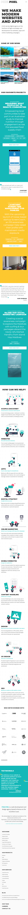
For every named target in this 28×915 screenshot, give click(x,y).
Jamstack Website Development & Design (11, 423)
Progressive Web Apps (6, 861)
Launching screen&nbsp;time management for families (20, 61)
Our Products (7, 852)
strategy (16, 343)
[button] (26, 2)
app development (10, 136)
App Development (5, 838)
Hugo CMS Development (6, 842)
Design (3, 880)
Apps (3, 857)
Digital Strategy (5, 874)
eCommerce (4, 865)
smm (11, 343)
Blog (4, 892)
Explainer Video (5, 836)
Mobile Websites (5, 545)
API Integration (5, 863)
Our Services (7, 869)
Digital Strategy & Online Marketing (10, 483)
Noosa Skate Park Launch (20, 72)
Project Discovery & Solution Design (10, 393)
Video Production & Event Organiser (8, 848)
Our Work (5, 831)
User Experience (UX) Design (8, 641)
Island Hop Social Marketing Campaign (5, 73)
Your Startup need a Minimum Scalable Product (10, 895)
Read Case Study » (14, 144)
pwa (14, 140)
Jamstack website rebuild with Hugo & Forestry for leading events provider (20, 48)
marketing (9, 239)
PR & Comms (4, 886)
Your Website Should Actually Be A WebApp (9, 897)
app (24, 138)
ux (20, 138)
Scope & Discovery (5, 872)
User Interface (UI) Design (7, 611)
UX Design (4, 882)
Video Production (5, 888)
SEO (3, 884)
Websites (3, 855)
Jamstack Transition (6, 834)
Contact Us (6, 908)
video (20, 241)
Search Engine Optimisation (8, 673)
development (20, 136)
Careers (5, 906)
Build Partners (3, 59)
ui (17, 138)
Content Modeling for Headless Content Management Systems (11, 580)
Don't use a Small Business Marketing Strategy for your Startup (13, 899)
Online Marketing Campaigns (8, 513)
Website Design (5, 840)
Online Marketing (5, 876)
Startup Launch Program (6, 844)
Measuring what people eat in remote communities (7, 47)
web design (20, 239)
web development (12, 241)
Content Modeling (5, 878)
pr (14, 239)
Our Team (5, 904)
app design (6, 138)
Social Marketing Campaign (7, 846)
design (13, 138)
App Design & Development (8, 453)
